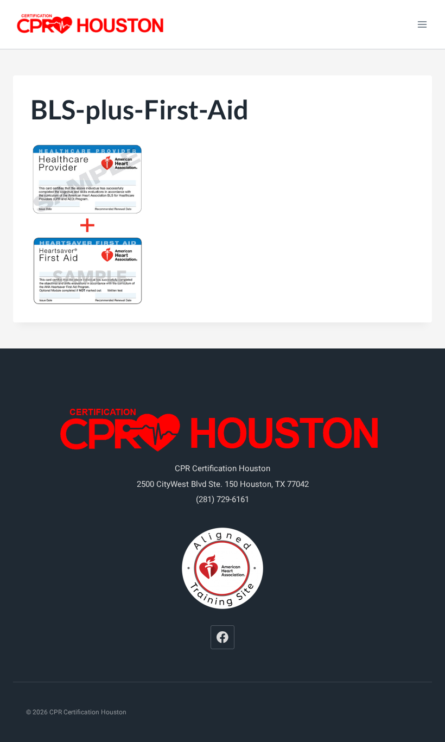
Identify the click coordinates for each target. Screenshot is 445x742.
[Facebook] (222, 637)
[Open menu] (422, 24)
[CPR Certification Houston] (91, 25)
